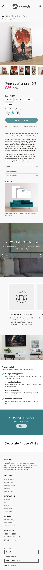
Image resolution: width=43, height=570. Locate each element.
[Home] (3, 16)
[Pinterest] (8, 540)
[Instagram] (12, 540)
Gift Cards (7, 505)
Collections (8, 508)
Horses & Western (22, 16)
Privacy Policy (9, 520)
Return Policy (8, 522)
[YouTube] (15, 540)
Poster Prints (8, 488)
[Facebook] (5, 540)
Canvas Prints (10, 16)
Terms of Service (10, 525)
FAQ (5, 502)
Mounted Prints (9, 485)
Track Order (8, 511)
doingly (13, 565)
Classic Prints (8, 482)
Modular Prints (9, 491)
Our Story (7, 499)
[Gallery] (21, 49)
